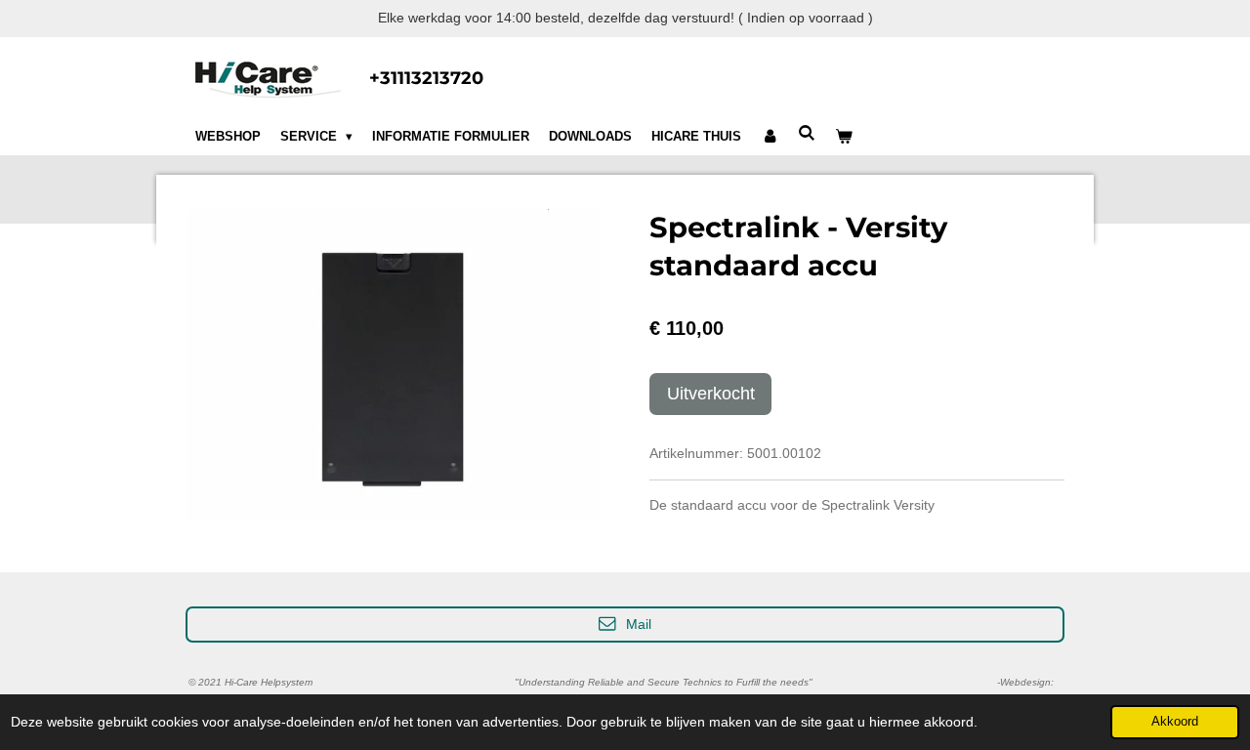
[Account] (769, 136)
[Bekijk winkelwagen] (844, 136)
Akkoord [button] (1174, 722)
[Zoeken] (806, 133)
